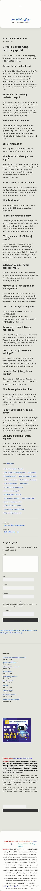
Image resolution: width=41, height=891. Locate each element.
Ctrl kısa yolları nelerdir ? (9, 694)
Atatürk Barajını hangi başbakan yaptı (13, 469)
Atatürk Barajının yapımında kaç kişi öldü (14, 472)
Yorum (4, 554)
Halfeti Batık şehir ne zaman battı (12, 494)
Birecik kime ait (24, 483)
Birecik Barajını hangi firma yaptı (28, 480)
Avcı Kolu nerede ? (7, 671)
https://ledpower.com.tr (29, 630)
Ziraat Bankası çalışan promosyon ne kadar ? (14, 657)
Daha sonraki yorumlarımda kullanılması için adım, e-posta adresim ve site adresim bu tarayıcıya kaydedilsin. (20, 605)
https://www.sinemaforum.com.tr (10, 630)
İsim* (4, 576)
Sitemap (19, 633)
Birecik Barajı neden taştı (10, 480)
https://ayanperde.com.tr (8, 633)
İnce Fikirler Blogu (20, 20)
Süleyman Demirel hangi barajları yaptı (14, 509)
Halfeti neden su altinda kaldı (11, 498)
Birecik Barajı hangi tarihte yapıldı (27, 476)
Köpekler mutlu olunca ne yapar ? (11, 699)
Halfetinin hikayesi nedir (28, 498)
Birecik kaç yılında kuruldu (10, 483)
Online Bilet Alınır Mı (11, 532)
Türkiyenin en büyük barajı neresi (12, 513)
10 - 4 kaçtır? (6, 610)
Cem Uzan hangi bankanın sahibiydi (13, 487)
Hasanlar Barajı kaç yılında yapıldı (12, 502)
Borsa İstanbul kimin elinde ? (10, 676)
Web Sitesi (5, 593)
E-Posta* (5, 584)
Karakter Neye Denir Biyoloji (14, 525)
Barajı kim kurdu (32, 472)
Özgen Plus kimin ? (8, 681)
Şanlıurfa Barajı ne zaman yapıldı (12, 505)
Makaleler (10, 464)
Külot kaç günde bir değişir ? (10, 662)
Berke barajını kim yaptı (10, 476)
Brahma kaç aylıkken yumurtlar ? (11, 667)
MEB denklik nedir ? (8, 690)
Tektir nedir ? (6, 685)
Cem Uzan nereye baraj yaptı (11, 491)
